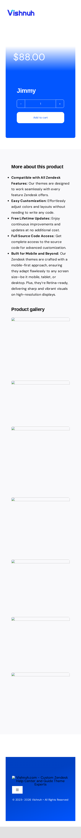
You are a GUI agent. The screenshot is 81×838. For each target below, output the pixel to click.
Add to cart (40, 117)
